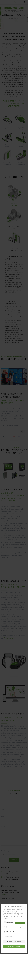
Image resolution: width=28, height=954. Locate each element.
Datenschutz (14, 950)
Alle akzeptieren (14, 946)
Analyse (9, 927)
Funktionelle (11, 932)
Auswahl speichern (14, 941)
